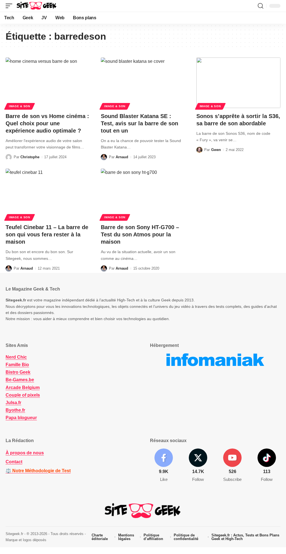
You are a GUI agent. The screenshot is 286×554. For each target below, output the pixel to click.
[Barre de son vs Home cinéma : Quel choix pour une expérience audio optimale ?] (48, 82)
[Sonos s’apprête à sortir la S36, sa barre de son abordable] (238, 82)
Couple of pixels (23, 395)
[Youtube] (232, 466)
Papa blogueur (21, 417)
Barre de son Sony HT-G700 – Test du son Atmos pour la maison (140, 234)
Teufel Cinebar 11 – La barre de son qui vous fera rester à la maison (47, 234)
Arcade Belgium (23, 387)
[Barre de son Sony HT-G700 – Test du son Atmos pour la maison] (143, 194)
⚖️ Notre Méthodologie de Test (38, 470)
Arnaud (122, 157)
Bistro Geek (18, 372)
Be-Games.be (20, 379)
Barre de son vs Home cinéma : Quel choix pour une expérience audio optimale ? (47, 123)
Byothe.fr (15, 410)
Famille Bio (17, 364)
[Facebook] (163, 466)
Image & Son (19, 106)
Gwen (216, 150)
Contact (14, 461)
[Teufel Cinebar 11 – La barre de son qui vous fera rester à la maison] (48, 194)
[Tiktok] (266, 466)
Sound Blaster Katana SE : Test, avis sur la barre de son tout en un (139, 123)
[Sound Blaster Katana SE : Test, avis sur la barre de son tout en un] (143, 82)
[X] (198, 466)
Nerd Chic (16, 357)
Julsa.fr (13, 402)
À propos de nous (25, 452)
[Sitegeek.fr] (37, 6)
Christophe (29, 157)
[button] (10, 6)
